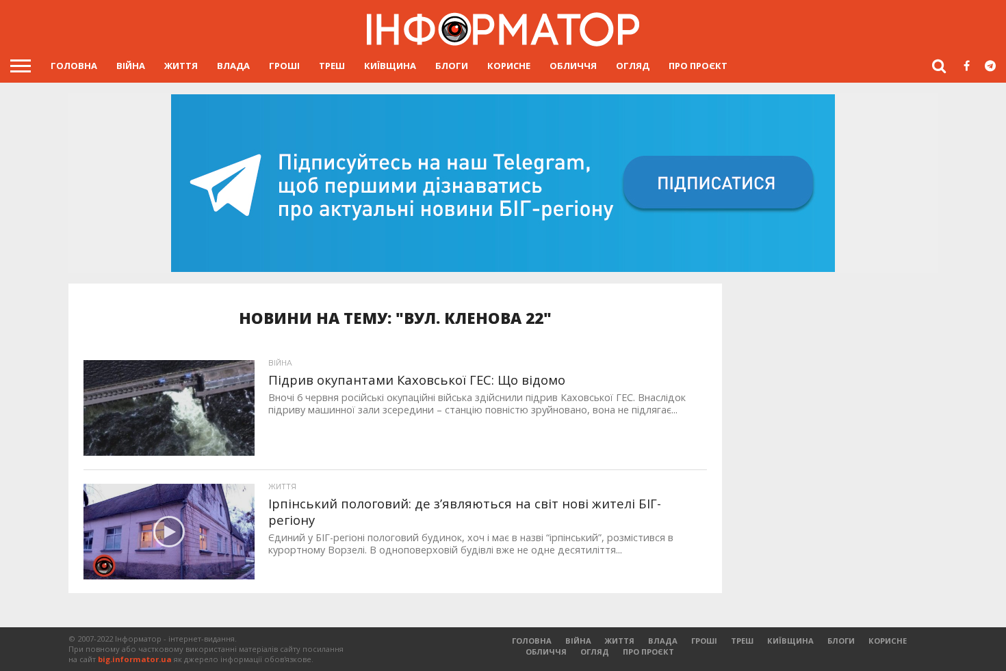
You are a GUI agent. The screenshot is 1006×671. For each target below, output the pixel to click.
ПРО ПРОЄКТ (698, 65)
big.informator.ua (135, 659)
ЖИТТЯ (181, 65)
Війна (130, 65)
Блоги (451, 65)
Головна (74, 65)
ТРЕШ (332, 65)
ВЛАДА (233, 65)
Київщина (390, 65)
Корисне (508, 65)
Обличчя (573, 65)
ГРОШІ (284, 65)
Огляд (632, 65)
